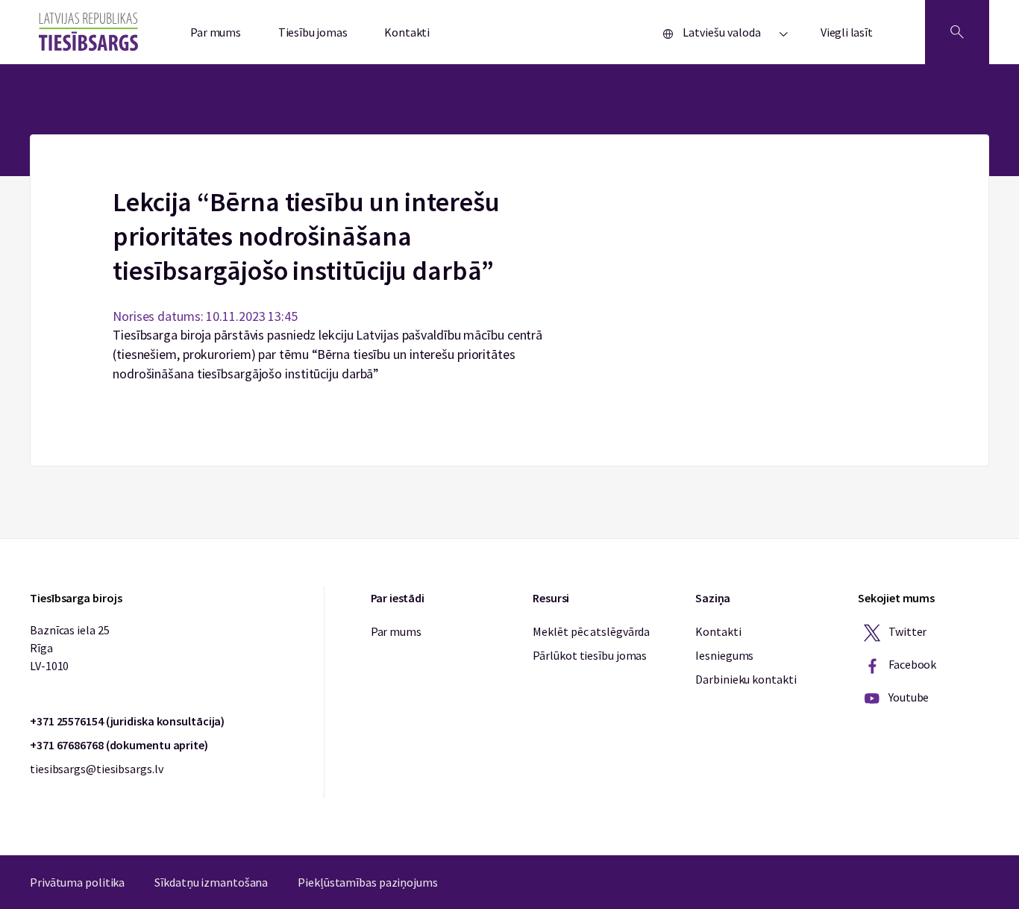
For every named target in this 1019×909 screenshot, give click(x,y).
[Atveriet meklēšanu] (957, 32)
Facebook (911, 664)
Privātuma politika (77, 882)
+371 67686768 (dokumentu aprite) (119, 744)
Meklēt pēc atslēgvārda (591, 631)
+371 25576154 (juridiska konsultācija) (127, 720)
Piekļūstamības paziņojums (368, 882)
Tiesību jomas (313, 32)
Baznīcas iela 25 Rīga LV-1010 (69, 647)
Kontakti (407, 32)
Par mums (215, 32)
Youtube (907, 697)
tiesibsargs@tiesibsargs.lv (96, 768)
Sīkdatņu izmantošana (211, 882)
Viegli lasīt (847, 32)
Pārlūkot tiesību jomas (590, 655)
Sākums (509, 143)
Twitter (906, 631)
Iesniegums (724, 655)
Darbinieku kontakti (745, 679)
